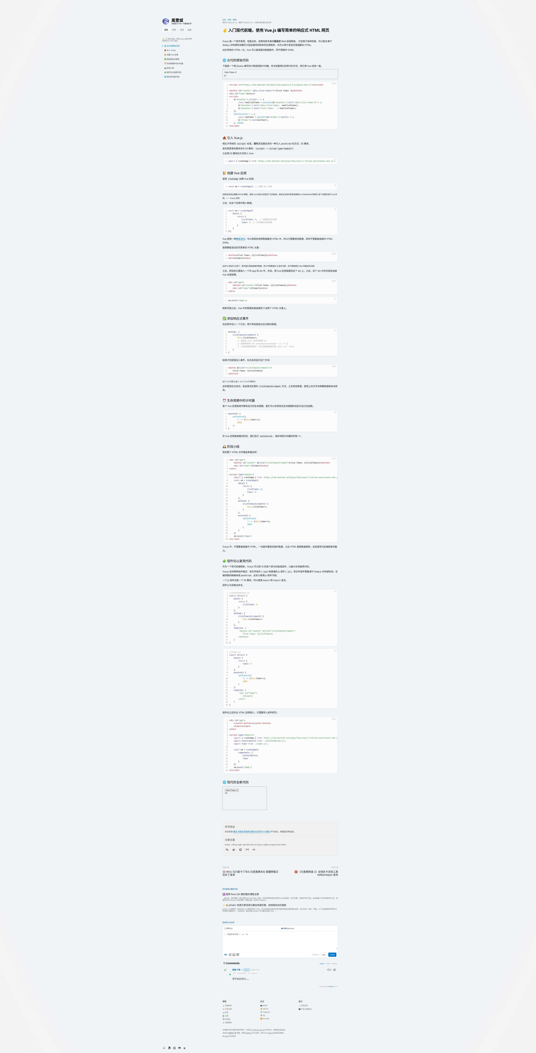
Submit (332, 955)
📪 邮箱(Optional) (287, 928)
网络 (234, 20)
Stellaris (248, 1033)
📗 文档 (225, 1016)
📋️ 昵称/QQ (228, 928)
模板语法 (240, 238)
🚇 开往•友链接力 (305, 1009)
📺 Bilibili (263, 1005)
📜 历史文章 (227, 1009)
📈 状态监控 (303, 1005)
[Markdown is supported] (226, 954)
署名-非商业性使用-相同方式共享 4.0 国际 (251, 831)
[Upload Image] (234, 954)
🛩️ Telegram (265, 1012)
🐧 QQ (262, 1015)
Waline (331, 986)
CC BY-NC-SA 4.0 (258, 1030)
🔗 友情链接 (227, 1022)
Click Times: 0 (230, 72)
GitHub (270, 1033)
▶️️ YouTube (264, 1018)
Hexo (227, 1036)
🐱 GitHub (264, 1009)
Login (323, 955)
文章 (174, 29)
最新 (166, 29)
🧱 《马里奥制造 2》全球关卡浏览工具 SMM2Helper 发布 (316, 873)
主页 (224, 20)
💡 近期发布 (227, 1005)
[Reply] (334, 970)
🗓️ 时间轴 (226, 1019)
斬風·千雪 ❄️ (237, 970)
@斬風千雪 (232, 1033)
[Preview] (238, 954)
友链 (189, 29)
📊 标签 (225, 1012)
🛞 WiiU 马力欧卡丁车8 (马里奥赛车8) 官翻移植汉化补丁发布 (250, 873)
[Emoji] (230, 954)
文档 (182, 29)
